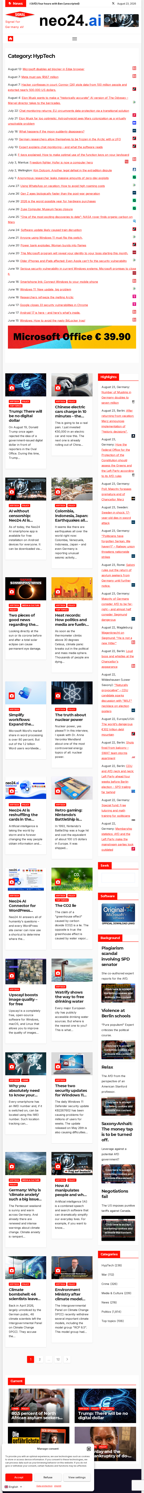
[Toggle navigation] (74, 38)
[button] (89, 1449)
